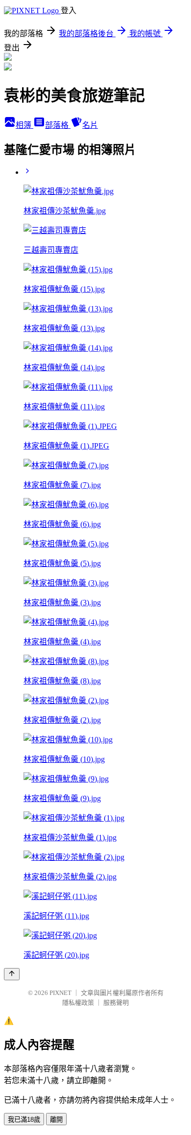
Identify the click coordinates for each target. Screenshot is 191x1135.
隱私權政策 (78, 1002)
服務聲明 (116, 1002)
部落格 (58, 125)
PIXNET (60, 992)
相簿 (24, 125)
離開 (56, 1119)
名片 (90, 125)
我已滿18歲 (24, 1119)
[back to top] (12, 974)
